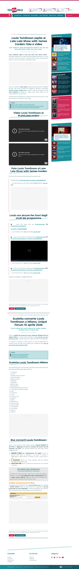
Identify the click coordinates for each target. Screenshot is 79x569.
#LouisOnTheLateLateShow (18, 226)
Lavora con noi (10, 560)
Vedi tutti (69, 15)
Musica (15, 34)
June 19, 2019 (36, 231)
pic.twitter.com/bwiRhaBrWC (38, 180)
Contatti (9, 557)
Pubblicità (9, 561)
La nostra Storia (32, 560)
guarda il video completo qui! (17, 90)
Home (12, 34)
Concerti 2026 (17, 15)
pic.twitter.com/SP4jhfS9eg (34, 238)
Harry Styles (52, 15)
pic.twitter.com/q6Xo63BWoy (19, 229)
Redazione (31, 558)
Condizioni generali (11, 566)
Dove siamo (10, 558)
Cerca (71, 10)
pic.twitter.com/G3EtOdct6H (34, 270)
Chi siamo (31, 557)
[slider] (28, 260)
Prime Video (60, 15)
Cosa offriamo (48, 9)
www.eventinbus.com (34, 485)
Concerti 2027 (26, 15)
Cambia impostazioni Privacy (28, 566)
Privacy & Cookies (19, 566)
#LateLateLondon (24, 180)
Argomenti (35, 9)
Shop (62, 9)
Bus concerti (34, 15)
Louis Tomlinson (43, 15)
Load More (28, 541)
